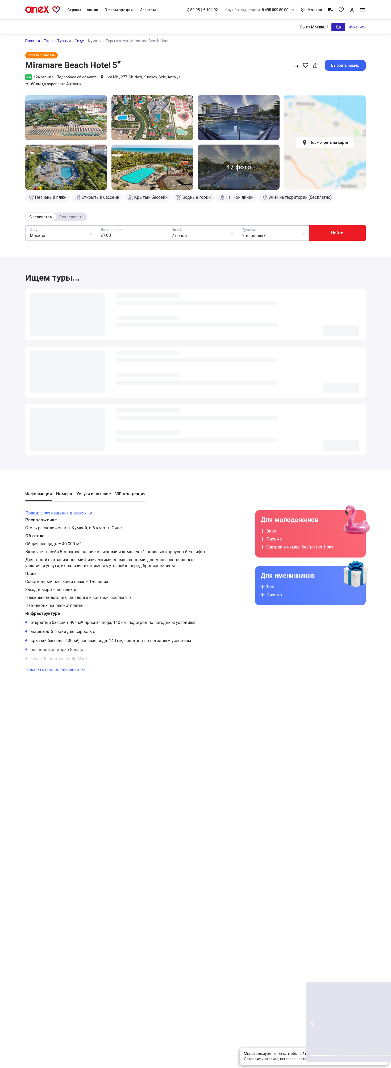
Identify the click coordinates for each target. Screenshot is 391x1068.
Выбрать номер (345, 65)
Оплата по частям (41, 55)
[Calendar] (131, 233)
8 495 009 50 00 (256, 10)
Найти (337, 232)
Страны (74, 10)
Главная (32, 41)
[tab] (38, 347)
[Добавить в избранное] (305, 65)
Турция (64, 41)
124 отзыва (43, 77)
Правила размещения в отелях (55, 364)
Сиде (79, 41)
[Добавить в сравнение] (296, 65)
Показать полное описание (52, 520)
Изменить (357, 27)
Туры (48, 41)
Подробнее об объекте (77, 77)
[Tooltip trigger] (330, 10)
